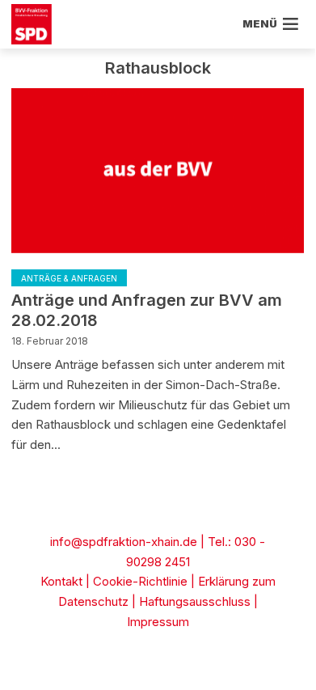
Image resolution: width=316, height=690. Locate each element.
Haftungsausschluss (195, 601)
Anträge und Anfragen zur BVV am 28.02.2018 (146, 310)
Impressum (158, 621)
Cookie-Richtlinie (140, 581)
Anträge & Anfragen (69, 278)
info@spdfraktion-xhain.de (123, 541)
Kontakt (61, 581)
